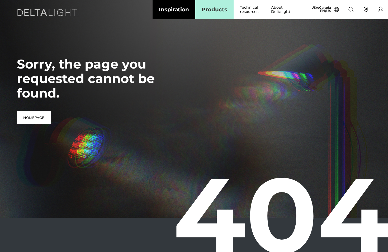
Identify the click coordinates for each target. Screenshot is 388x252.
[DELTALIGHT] (48, 13)
